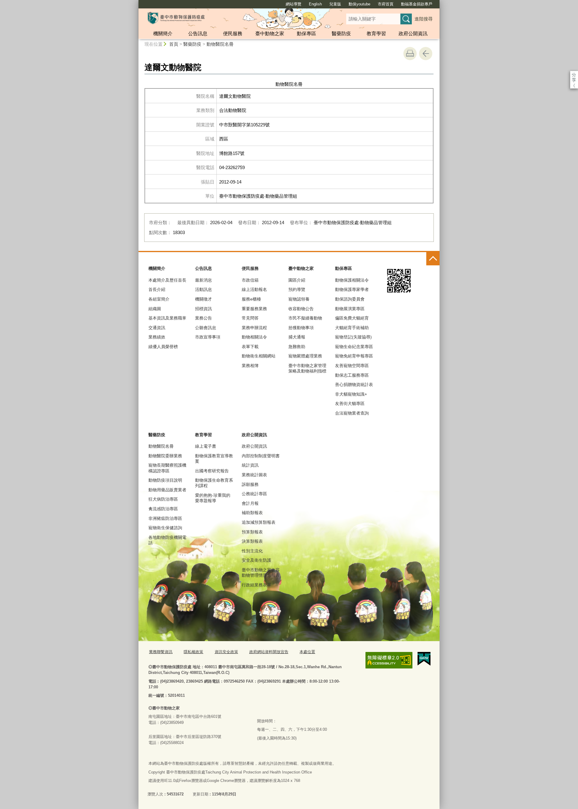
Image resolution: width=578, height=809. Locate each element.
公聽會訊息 (205, 327)
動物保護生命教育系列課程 (214, 483)
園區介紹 (296, 280)
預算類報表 (252, 532)
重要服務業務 (254, 308)
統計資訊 (250, 465)
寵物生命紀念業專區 (354, 346)
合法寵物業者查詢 (352, 413)
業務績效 (156, 337)
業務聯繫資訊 (160, 652)
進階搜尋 (424, 18)
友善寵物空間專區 (352, 365)
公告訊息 (197, 33)
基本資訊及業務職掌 (167, 318)
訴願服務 (250, 484)
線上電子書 (205, 446)
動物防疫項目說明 (165, 480)
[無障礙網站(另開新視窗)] (388, 660)
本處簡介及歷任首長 (167, 280)
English (315, 4)
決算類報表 (252, 541)
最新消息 (203, 280)
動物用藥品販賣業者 (167, 489)
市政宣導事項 (207, 337)
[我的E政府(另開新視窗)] (424, 659)
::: (136, 2)
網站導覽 (293, 4)
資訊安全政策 (226, 652)
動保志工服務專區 (352, 375)
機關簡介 (162, 33)
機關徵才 (203, 299)
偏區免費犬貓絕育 (352, 318)
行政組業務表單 (256, 584)
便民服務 (232, 33)
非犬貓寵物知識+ (351, 394)
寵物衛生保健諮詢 (165, 527)
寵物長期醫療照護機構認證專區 (167, 468)
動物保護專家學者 (352, 289)
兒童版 (335, 4)
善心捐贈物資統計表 (354, 384)
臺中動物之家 (269, 33)
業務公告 (203, 318)
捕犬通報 (296, 337)
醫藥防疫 (341, 33)
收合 (433, 258)
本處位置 (307, 652)
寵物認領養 (298, 299)
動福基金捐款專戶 (416, 4)
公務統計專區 (254, 493)
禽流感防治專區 (163, 508)
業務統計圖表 (254, 474)
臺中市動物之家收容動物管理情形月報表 (261, 572)
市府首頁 (385, 4)
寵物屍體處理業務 (305, 356)
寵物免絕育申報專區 (354, 356)
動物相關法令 (254, 337)
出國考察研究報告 (212, 470)
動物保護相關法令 (352, 280)
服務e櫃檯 (251, 299)
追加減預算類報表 (258, 522)
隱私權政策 (193, 652)
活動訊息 (203, 289)
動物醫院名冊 (220, 44)
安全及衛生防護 (256, 560)
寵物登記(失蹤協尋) (353, 337)
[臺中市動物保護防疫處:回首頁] (176, 18)
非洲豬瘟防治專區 (165, 518)
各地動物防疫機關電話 (167, 540)
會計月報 (250, 503)
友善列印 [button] (410, 53)
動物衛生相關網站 (258, 356)
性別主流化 (252, 550)
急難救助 (296, 346)
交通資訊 (156, 327)
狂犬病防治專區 (163, 499)
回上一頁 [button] (425, 53)
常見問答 (250, 318)
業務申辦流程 (254, 327)
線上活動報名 (254, 289)
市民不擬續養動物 (305, 318)
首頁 (173, 44)
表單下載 (250, 346)
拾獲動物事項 (301, 327)
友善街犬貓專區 (350, 403)
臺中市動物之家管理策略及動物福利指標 (307, 368)
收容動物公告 (301, 308)
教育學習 (376, 33)
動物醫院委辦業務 (165, 455)
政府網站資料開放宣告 (268, 652)
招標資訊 (203, 308)
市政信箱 (250, 280)
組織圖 (154, 308)
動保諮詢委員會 (350, 299)
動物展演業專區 (350, 308)
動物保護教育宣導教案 (214, 458)
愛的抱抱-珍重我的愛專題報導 (212, 498)
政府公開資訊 (413, 33)
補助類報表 (252, 512)
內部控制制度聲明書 (261, 455)
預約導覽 (296, 289)
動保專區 (306, 33)
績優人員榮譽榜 (163, 346)
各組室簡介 (158, 299)
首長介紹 (156, 289)
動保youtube (359, 4)
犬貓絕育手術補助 (352, 327)
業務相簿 (250, 365)
